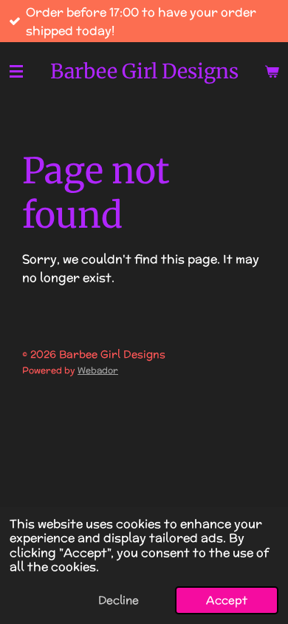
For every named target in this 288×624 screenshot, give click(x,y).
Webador (98, 370)
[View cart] (272, 71)
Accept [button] (226, 600)
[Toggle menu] (16, 71)
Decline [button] (118, 600)
